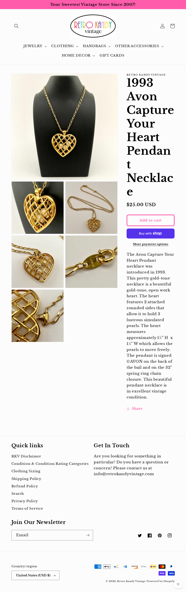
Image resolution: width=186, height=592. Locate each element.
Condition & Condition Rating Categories (50, 464)
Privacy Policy (24, 501)
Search (17, 494)
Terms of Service (27, 509)
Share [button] (137, 409)
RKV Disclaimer (26, 456)
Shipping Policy (26, 479)
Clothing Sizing (26, 471)
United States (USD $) (33, 575)
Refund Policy (24, 486)
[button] (16, 26)
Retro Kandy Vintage (131, 581)
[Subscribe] (88, 535)
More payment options (150, 244)
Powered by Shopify (161, 581)
